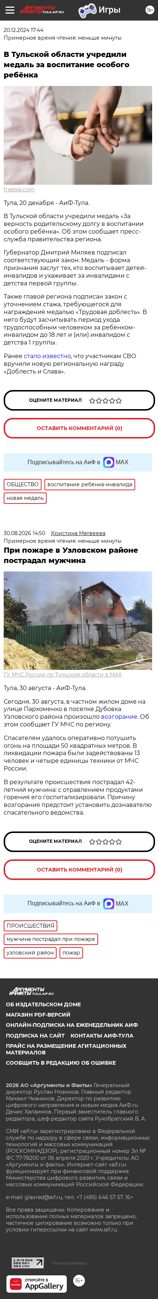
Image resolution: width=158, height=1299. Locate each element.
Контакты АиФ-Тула (102, 1035)
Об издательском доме (43, 1004)
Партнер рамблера (69, 1263)
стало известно (47, 356)
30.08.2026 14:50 (24, 533)
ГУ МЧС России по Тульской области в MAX (63, 674)
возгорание (119, 716)
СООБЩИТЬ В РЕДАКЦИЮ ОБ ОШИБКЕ (61, 1063)
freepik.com (19, 189)
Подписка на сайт (35, 1035)
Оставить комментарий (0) (79, 428)
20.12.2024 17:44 (23, 30)
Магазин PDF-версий (38, 1014)
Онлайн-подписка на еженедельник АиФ (72, 1025)
